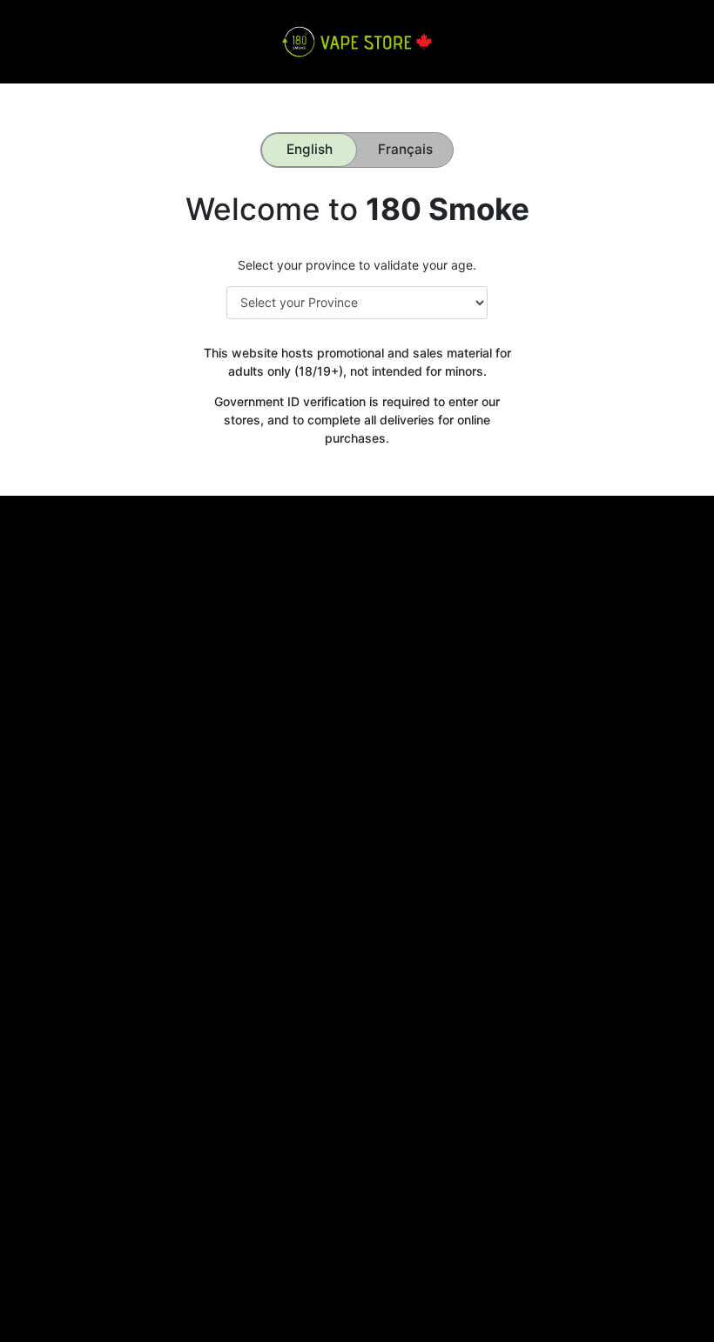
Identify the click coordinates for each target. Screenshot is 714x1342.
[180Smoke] (356, 40)
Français (405, 149)
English (309, 149)
